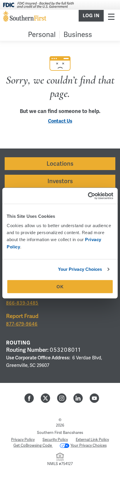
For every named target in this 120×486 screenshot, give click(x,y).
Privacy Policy (23, 439)
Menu (111, 16)
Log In (91, 16)
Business (77, 34)
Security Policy (55, 439)
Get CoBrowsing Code (33, 445)
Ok (60, 286)
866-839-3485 (22, 303)
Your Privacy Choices (80, 269)
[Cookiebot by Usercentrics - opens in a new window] (87, 195)
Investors (60, 181)
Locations (60, 163)
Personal (42, 34)
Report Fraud (22, 316)
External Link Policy (92, 439)
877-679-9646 (22, 324)
